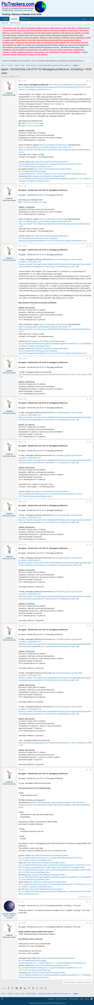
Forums (14, 19)
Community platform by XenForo (47, 1003)
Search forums (15, 23)
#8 (91, 544)
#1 (91, 81)
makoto (5, 76)
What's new (25, 19)
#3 (91, 246)
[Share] (87, 81)
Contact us (51, 999)
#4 (91, 358)
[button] (31, 19)
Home (5, 19)
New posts (4, 23)
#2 (91, 186)
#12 (90, 923)
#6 (91, 442)
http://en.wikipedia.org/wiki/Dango (54, 145)
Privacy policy (73, 999)
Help (81, 999)
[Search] (90, 19)
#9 (91, 626)
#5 (91, 399)
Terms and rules (62, 999)
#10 (90, 770)
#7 (91, 501)
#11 (90, 902)
